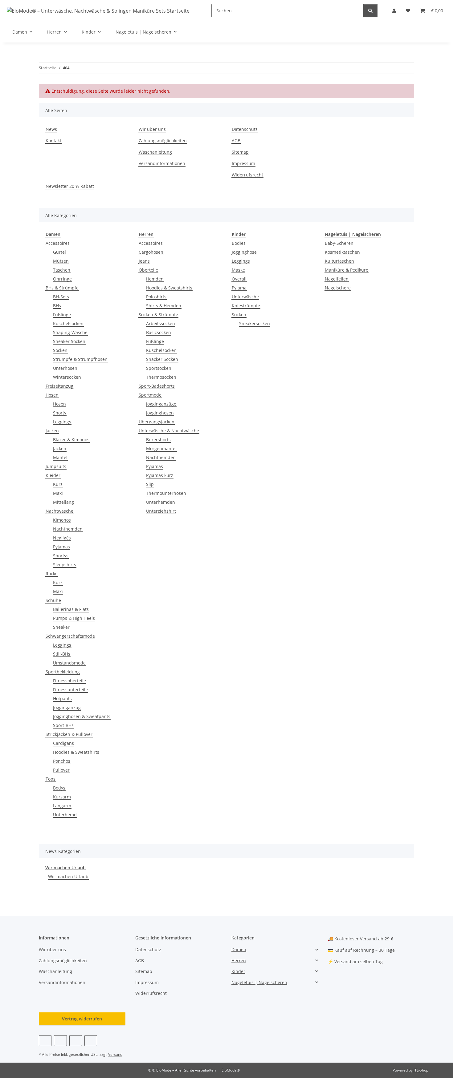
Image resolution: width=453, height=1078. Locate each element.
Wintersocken (67, 377)
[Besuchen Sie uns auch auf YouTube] (60, 1040)
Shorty (59, 413)
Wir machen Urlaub (65, 867)
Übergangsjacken (156, 422)
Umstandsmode (69, 663)
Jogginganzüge (161, 404)
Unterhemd (65, 815)
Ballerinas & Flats (71, 609)
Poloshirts (156, 297)
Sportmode (150, 395)
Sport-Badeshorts (157, 386)
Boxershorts (158, 439)
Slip (150, 484)
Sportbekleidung (63, 672)
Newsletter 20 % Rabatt (70, 186)
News (51, 129)
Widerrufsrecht (247, 175)
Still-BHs (61, 654)
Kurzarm (62, 797)
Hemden (155, 279)
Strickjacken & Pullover (69, 734)
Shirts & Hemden (163, 306)
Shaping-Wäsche (70, 332)
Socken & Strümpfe (158, 314)
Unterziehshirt (161, 511)
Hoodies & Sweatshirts (76, 752)
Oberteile (148, 270)
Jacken (52, 431)
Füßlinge (62, 314)
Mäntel (60, 457)
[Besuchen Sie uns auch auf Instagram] (75, 1040)
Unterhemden (160, 502)
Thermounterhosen (166, 493)
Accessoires (58, 243)
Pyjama (239, 288)
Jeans (144, 261)
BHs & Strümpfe (62, 288)
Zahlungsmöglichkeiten (163, 140)
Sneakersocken (254, 323)
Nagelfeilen (337, 279)
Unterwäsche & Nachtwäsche (169, 431)
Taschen (61, 270)
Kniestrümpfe (246, 306)
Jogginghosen (160, 413)
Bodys (59, 788)
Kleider (53, 475)
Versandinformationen (162, 163)
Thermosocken (161, 377)
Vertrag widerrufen (82, 1019)
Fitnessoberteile (69, 681)
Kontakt (53, 140)
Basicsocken (158, 332)
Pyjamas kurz (159, 475)
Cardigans (63, 743)
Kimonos (62, 520)
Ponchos (61, 761)
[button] (394, 10)
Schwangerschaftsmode (70, 636)
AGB (236, 140)
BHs (57, 306)
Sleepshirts (64, 564)
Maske (238, 270)
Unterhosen (65, 368)
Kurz (58, 484)
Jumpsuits (56, 466)
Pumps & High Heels (74, 618)
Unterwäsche (245, 297)
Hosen (52, 395)
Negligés (62, 538)
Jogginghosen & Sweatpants (81, 716)
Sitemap (240, 152)
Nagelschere (338, 288)
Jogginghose (244, 252)
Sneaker (61, 627)
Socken (60, 350)
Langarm (62, 806)
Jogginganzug (67, 707)
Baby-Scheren (339, 243)
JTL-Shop (421, 1070)
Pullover (61, 770)
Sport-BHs (63, 725)
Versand (115, 1054)
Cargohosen (151, 252)
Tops (50, 779)
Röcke (52, 573)
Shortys (60, 556)
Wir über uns (152, 129)
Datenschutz (245, 129)
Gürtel (59, 252)
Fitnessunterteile (70, 689)
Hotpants (62, 698)
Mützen (61, 261)
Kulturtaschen (339, 261)
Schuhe (53, 600)
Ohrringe (62, 279)
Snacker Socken (162, 359)
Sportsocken (158, 368)
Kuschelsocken (68, 323)
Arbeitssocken (160, 323)
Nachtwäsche (59, 511)
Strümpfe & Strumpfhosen (80, 359)
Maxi (58, 493)
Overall (239, 279)
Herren (238, 960)
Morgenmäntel (161, 448)
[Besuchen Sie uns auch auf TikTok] (90, 1040)
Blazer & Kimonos (71, 439)
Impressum (243, 163)
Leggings (62, 422)
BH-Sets (61, 297)
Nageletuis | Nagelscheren (259, 982)
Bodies (239, 243)
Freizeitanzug (59, 386)
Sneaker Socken (69, 341)
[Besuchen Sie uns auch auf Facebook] (45, 1040)
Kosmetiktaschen (342, 252)
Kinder (238, 971)
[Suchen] (370, 10)
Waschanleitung (155, 152)
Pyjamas (61, 547)
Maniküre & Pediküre (346, 270)
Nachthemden (68, 529)
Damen (238, 949)
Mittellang (63, 502)
